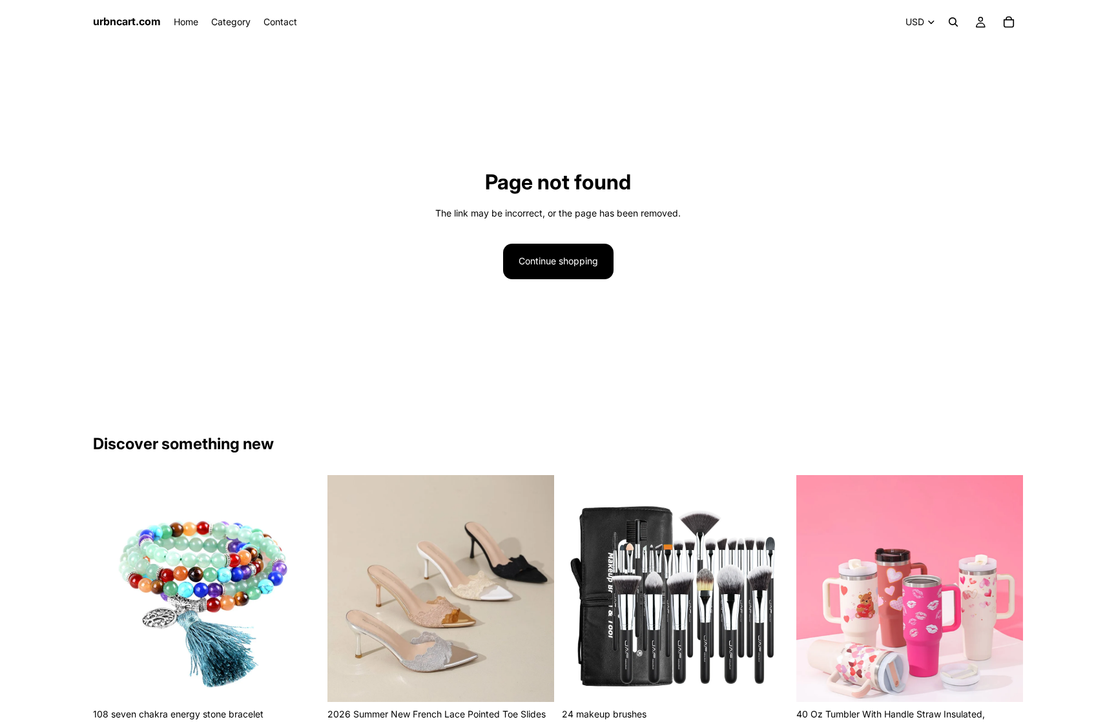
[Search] (953, 22)
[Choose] (534, 682)
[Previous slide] (112, 588)
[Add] (299, 682)
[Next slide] (300, 588)
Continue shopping (558, 260)
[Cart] (1009, 22)
